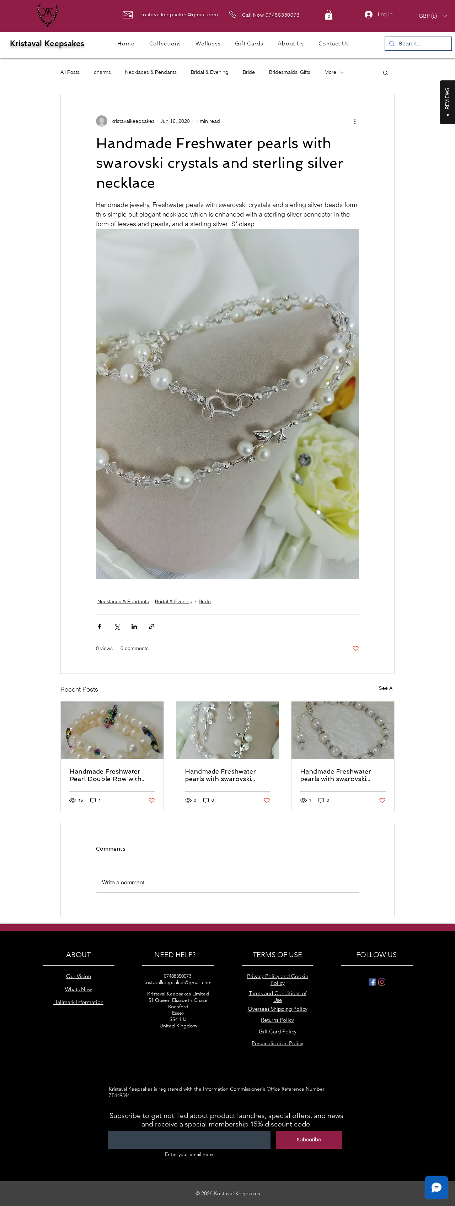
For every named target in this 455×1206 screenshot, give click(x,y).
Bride (249, 72)
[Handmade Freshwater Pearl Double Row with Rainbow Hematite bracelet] (112, 730)
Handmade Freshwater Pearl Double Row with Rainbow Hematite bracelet (111, 775)
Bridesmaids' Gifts (289, 72)
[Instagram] (381, 982)
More (330, 72)
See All (387, 688)
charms (102, 72)
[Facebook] (372, 982)
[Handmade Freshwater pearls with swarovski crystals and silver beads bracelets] (227, 730)
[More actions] (354, 121)
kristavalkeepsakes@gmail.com (179, 14)
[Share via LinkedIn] (134, 626)
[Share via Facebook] (99, 626)
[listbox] (433, 16)
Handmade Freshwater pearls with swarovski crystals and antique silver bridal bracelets (340, 775)
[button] (329, 15)
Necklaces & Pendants (151, 72)
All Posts (70, 72)
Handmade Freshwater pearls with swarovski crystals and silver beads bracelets (222, 775)
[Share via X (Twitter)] (116, 626)
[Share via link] (151, 626)
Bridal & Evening (210, 72)
